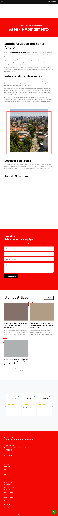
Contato (6, 474)
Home (17, 25)
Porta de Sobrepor (8, 492)
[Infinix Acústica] (29, 10)
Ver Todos (48, 297)
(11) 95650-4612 (10, 445)
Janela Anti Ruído (8, 482)
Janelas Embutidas (8, 495)
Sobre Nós (6, 464)
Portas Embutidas (8, 497)
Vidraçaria (6, 508)
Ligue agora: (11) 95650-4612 (49, 1)
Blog (5, 469)
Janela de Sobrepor (8, 489)
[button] (52, 406)
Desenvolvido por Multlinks (36, 514)
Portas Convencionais (9, 487)
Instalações (7, 466)
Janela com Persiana (9, 500)
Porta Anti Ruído (8, 484)
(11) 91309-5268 (10, 443)
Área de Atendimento (23, 25)
